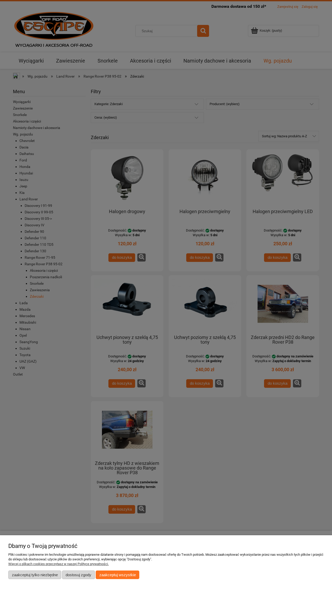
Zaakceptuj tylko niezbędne (35, 575)
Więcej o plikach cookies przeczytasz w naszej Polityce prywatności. (58, 564)
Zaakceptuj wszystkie (117, 575)
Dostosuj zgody (78, 575)
